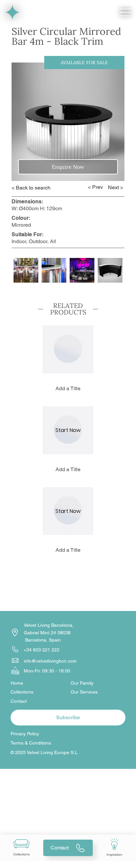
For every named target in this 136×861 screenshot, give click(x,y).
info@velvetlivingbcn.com (50, 661)
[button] (68, 349)
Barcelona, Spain (42, 640)
